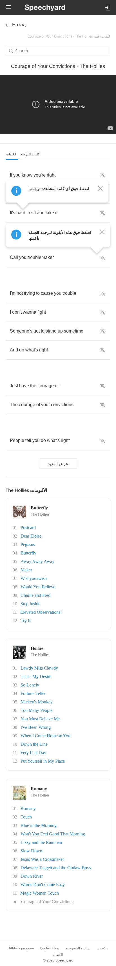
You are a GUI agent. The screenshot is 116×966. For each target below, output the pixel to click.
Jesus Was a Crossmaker (42, 859)
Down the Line (34, 744)
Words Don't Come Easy (43, 884)
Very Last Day (33, 752)
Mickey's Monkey (37, 701)
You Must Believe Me (40, 718)
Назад (19, 24)
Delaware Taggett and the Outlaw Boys (56, 867)
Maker (26, 569)
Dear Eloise (31, 536)
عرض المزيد (58, 463)
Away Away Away (37, 561)
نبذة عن (102, 948)
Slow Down (31, 850)
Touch (26, 817)
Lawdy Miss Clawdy (39, 668)
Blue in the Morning (39, 825)
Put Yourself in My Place (43, 761)
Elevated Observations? (41, 612)
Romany (28, 808)
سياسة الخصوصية (78, 948)
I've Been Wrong (36, 727)
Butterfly (28, 553)
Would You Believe (38, 586)
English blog (49, 948)
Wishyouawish (34, 578)
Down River (32, 876)
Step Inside (30, 603)
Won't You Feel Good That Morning (53, 833)
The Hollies (40, 514)
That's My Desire (36, 676)
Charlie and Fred (35, 595)
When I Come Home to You (45, 735)
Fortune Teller (33, 693)
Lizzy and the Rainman (41, 842)
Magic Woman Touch (39, 893)
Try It (25, 620)
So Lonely (30, 685)
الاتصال (58, 955)
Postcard (28, 527)
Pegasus (28, 544)
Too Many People (36, 710)
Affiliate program (21, 948)
